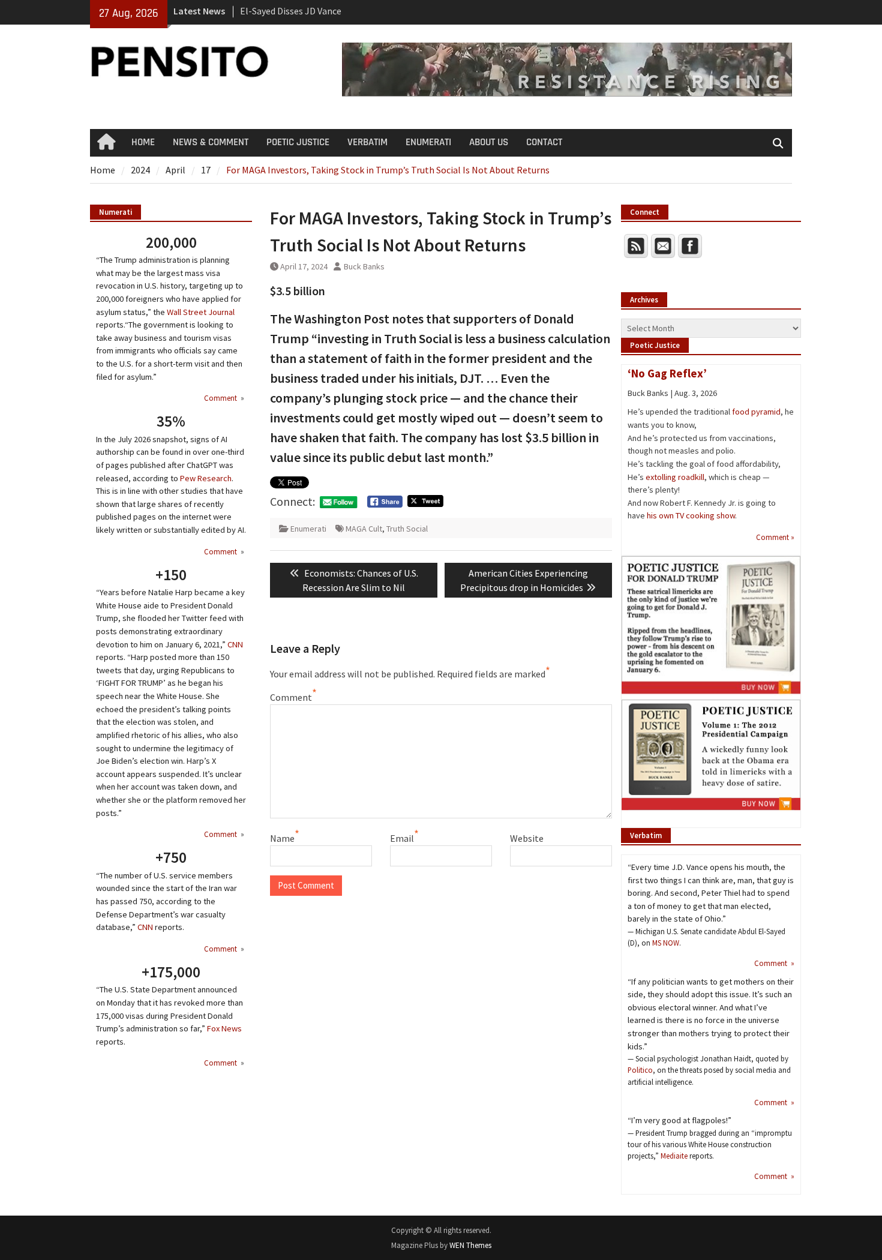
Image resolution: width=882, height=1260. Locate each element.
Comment (291, 697)
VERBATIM (367, 142)
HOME (143, 142)
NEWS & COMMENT (210, 142)
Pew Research (206, 478)
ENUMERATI (428, 142)
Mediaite (674, 1155)
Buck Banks (364, 266)
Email (402, 838)
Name (282, 838)
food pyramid (756, 411)
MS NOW (665, 942)
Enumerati (308, 528)
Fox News (224, 1028)
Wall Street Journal (201, 312)
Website (527, 838)
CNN (235, 644)
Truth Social (407, 528)
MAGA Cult (364, 528)
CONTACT (544, 142)
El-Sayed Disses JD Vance (290, 11)
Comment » (775, 537)
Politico (640, 1070)
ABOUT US (488, 142)
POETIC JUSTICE (297, 142)
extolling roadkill (675, 477)
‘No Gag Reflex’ (667, 373)
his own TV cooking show (691, 515)
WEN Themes (470, 1245)
